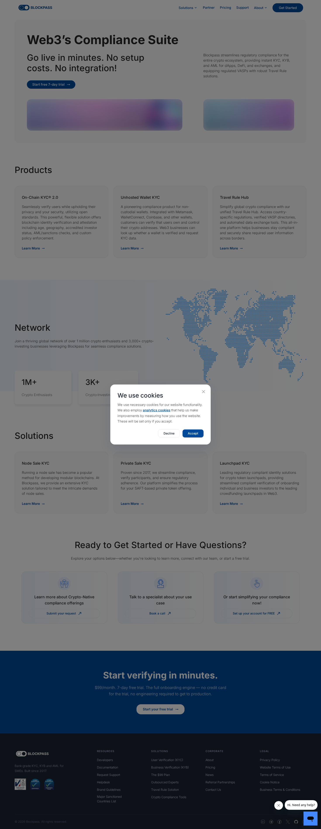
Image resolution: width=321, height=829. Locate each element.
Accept (193, 433)
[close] (203, 391)
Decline (169, 433)
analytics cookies (156, 410)
